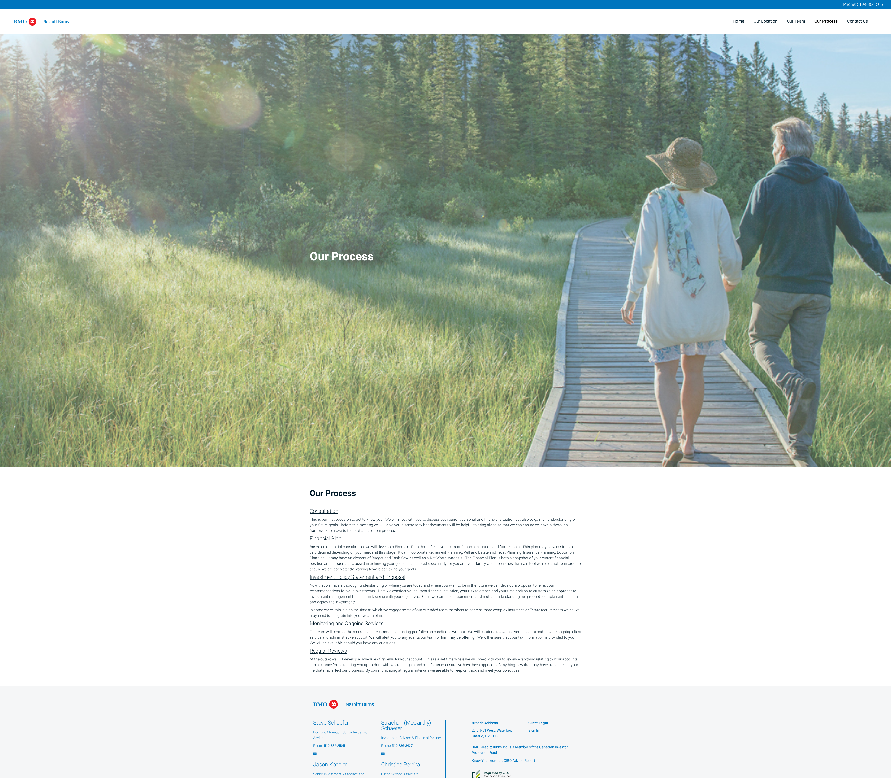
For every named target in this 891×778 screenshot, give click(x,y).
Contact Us (857, 21)
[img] (445, 233)
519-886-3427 (402, 745)
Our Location (766, 21)
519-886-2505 (870, 4)
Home (738, 21)
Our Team (796, 21)
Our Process (826, 21)
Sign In (533, 730)
